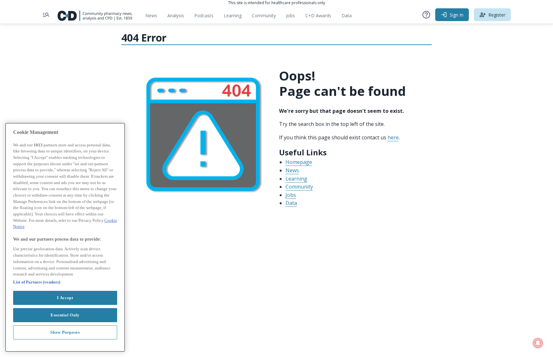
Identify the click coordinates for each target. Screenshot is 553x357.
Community (266, 17)
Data (349, 17)
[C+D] (95, 15)
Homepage (298, 162)
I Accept (65, 297)
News (151, 15)
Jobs (293, 17)
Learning (233, 15)
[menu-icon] (46, 15)
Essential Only (65, 314)
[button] (426, 15)
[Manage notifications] (538, 343)
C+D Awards (320, 17)
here (393, 137)
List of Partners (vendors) (36, 281)
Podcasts (203, 15)
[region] (65, 237)
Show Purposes (65, 332)
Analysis (175, 15)
